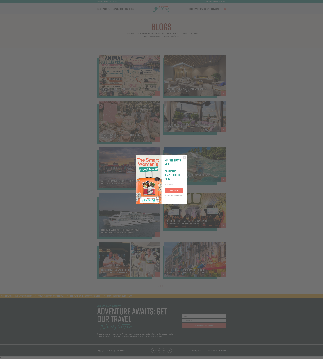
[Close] (184, 157)
